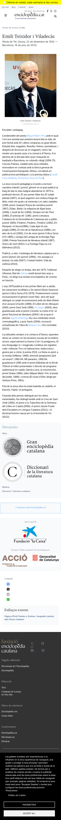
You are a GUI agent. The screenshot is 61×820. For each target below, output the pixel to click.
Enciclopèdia (7, 670)
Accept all (29, 813)
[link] (30, 507)
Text (3, 687)
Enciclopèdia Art (9, 711)
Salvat (23, 273)
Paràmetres (29, 804)
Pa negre (39, 307)
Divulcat (28, 11)
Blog (13, 7)
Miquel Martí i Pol (36, 136)
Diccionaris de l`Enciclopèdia (15, 666)
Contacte (22, 7)
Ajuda (31, 7)
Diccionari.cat (39, 11)
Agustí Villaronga (20, 318)
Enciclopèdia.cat (9, 733)
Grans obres (7, 715)
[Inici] (29, 14)
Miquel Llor (34, 325)
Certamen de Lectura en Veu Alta (11, 693)
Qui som (5, 7)
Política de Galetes (17, 795)
